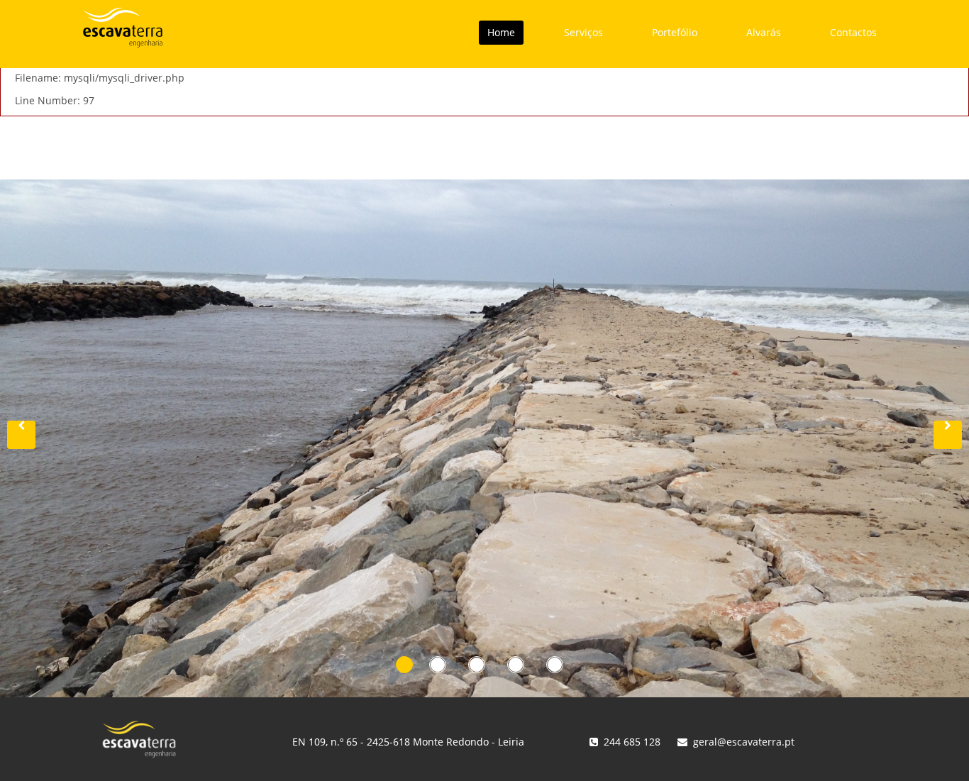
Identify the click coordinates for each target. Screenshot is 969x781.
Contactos (853, 32)
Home (501, 32)
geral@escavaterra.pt (743, 741)
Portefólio (674, 32)
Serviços (583, 32)
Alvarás (763, 32)
